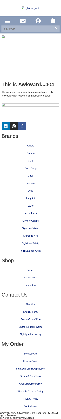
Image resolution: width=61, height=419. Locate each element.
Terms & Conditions (30, 376)
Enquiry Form (30, 311)
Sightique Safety (30, 243)
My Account (30, 353)
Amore (30, 145)
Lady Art (30, 198)
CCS (30, 160)
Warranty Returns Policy (30, 391)
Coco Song (30, 168)
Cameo (30, 153)
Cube (30, 175)
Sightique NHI (30, 235)
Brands (30, 270)
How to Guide (30, 361)
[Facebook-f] (22, 126)
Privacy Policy (30, 398)
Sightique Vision (30, 228)
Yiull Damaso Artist (30, 250)
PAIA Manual (30, 406)
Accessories (30, 277)
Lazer (30, 205)
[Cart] (53, 20)
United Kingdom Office (30, 326)
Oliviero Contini (30, 220)
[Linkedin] (6, 126)
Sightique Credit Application (30, 368)
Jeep (30, 190)
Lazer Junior (30, 213)
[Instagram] (14, 126)
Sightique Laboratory (30, 334)
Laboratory (30, 285)
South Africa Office (31, 319)
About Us (30, 304)
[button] (8, 21)
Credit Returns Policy (30, 383)
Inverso (30, 183)
